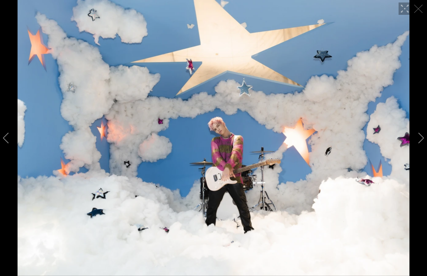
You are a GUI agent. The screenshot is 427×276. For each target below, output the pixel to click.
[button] (5, 138)
